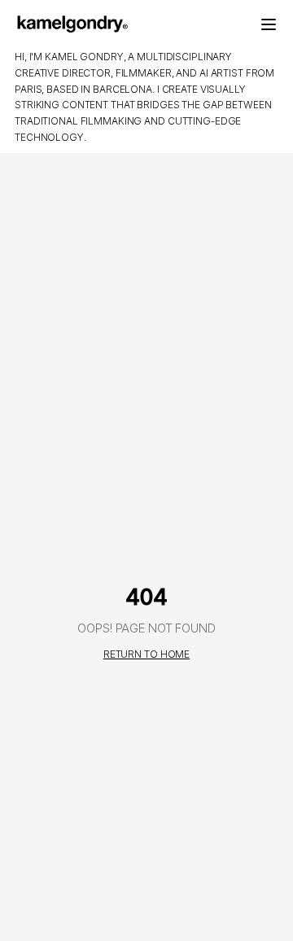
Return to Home (146, 654)
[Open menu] (268, 24)
